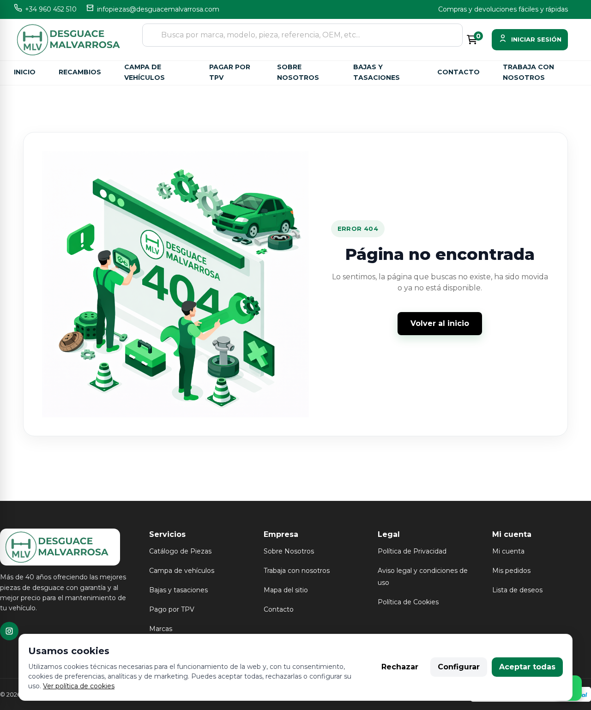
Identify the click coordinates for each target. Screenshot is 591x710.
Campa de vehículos (144, 72)
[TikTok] (9, 631)
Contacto (458, 72)
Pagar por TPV (229, 72)
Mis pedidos (511, 570)
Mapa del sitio (286, 590)
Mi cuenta (508, 551)
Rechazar (399, 666)
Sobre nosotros (298, 72)
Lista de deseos (517, 590)
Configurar (459, 666)
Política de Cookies (408, 602)
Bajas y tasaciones (376, 72)
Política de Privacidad (412, 551)
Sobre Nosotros (289, 551)
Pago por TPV (171, 609)
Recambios (80, 72)
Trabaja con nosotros (528, 72)
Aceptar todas (527, 666)
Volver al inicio (439, 323)
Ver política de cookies (79, 686)
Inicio (25, 72)
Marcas (160, 629)
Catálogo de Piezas (180, 551)
